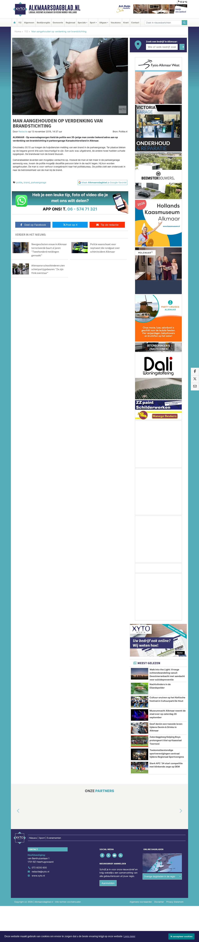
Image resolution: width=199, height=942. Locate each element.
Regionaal (70, 22)
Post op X (71, 224)
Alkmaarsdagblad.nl (54, 8)
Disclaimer (159, 902)
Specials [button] (82, 22)
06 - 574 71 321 (82, 209)
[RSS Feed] (121, 855)
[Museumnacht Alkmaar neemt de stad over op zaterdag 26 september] (139, 715)
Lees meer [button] (129, 936)
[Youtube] (115, 855)
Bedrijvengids (43, 22)
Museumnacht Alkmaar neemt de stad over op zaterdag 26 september (168, 714)
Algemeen (29, 22)
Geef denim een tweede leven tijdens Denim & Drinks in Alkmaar (166, 727)
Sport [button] (92, 22)
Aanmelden (108, 883)
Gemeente (58, 22)
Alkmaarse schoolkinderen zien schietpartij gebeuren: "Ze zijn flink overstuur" (48, 269)
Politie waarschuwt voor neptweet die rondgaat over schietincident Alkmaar (105, 248)
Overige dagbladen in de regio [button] (159, 876)
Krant (126, 22)
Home (18, 31)
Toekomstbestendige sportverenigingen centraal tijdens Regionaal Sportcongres (167, 753)
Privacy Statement (174, 902)
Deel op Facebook (35, 224)
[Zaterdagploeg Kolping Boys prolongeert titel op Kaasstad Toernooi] (139, 741)
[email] (195, 386)
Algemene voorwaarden (141, 902)
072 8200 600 (39, 867)
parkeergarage (38, 182)
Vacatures (116, 22)
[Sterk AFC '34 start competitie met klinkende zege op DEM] (139, 767)
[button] (14, 811)
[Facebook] (103, 855)
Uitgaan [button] (103, 22)
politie (19, 182)
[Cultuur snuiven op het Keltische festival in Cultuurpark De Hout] (139, 702)
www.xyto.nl (38, 875)
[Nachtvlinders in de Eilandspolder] (139, 688)
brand (27, 182)
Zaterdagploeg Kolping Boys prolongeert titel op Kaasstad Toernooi (166, 740)
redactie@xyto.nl (40, 871)
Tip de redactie (109, 224)
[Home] (14, 23)
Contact (135, 22)
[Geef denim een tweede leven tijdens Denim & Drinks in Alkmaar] (139, 728)
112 (19, 22)
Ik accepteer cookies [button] (181, 936)
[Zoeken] (184, 22)
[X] (109, 855)
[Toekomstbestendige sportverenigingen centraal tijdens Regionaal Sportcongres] (139, 754)
